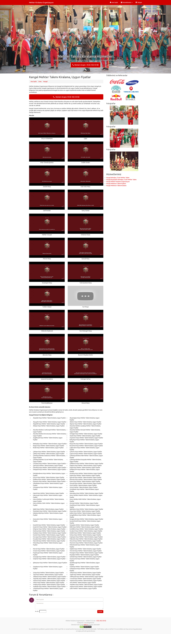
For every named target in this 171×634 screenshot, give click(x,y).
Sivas (40, 81)
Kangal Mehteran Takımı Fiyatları (116, 183)
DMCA (86, 624)
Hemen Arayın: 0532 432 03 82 (67, 97)
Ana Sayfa (114, 2)
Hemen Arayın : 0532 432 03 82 (86, 65)
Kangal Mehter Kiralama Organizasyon (118, 181)
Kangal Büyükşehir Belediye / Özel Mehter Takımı (121, 179)
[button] (13, 39)
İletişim (139, 2)
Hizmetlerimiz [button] (127, 2)
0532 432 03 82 (101, 621)
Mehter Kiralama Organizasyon (41, 2)
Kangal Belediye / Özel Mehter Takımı (117, 177)
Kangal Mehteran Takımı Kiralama (116, 185)
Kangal (45, 81)
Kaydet (100, 611)
